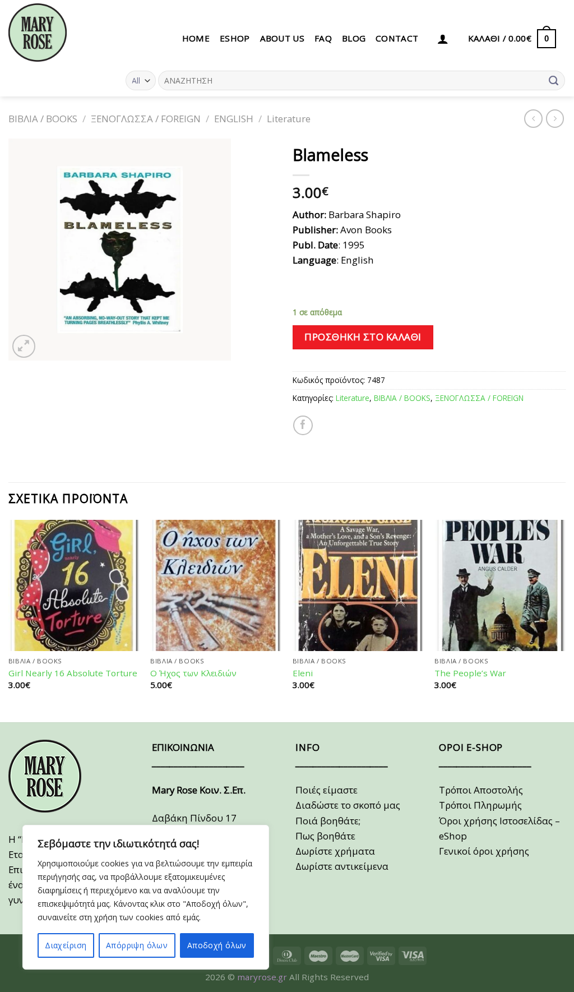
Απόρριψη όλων (137, 945)
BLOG (353, 38)
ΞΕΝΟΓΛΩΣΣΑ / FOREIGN (146, 118)
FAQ (323, 38)
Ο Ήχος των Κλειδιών (193, 673)
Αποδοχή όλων (217, 945)
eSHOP (235, 38)
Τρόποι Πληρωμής (480, 805)
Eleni (303, 673)
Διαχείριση (65, 945)
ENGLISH (233, 118)
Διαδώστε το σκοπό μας (347, 805)
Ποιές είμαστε (326, 789)
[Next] (565, 620)
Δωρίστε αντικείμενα (341, 866)
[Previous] (9, 620)
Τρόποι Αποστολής (481, 789)
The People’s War (470, 673)
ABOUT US (282, 38)
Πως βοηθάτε (325, 835)
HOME (196, 38)
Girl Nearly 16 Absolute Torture (72, 673)
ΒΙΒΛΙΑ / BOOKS (42, 118)
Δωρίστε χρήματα (335, 851)
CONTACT (397, 38)
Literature (289, 118)
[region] (145, 897)
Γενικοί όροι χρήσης (484, 851)
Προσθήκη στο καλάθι (363, 336)
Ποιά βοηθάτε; (327, 820)
